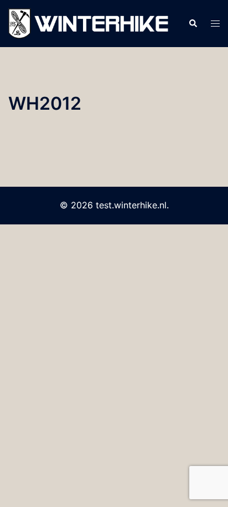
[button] (192, 23)
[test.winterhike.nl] (90, 22)
